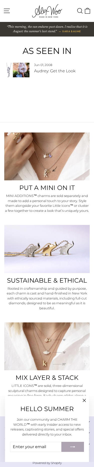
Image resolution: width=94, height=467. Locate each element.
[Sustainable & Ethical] (47, 249)
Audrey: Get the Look (54, 71)
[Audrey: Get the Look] (17, 70)
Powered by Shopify (47, 463)
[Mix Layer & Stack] (47, 346)
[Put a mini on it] (47, 156)
